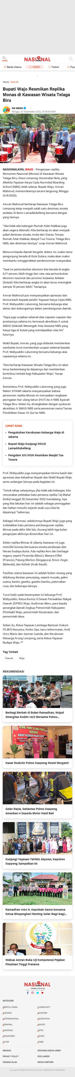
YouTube (42, 997)
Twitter (37, 997)
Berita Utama (14, 67)
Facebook (27, 997)
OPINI (40, 1030)
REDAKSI (7, 1051)
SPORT (41, 1036)
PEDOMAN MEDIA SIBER (49, 1051)
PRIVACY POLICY (11, 1056)
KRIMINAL (8, 1025)
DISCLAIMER (44, 1056)
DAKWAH (7, 1013)
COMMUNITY (44, 1007)
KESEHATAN (44, 1019)
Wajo (22, 658)
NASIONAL (8, 1030)
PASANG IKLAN (10, 1062)
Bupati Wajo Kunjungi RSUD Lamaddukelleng (27, 446)
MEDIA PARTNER (45, 1062)
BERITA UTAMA (10, 1007)
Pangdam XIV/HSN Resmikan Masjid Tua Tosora (35, 457)
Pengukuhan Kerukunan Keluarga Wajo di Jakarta (36, 435)
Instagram (32, 997)
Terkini (55, 67)
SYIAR (6, 1042)
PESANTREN (9, 1036)
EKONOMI (42, 1013)
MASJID (41, 1025)
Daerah (9, 658)
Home (6, 82)
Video (36, 67)
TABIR (41, 1042)
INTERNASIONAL (11, 1019)
